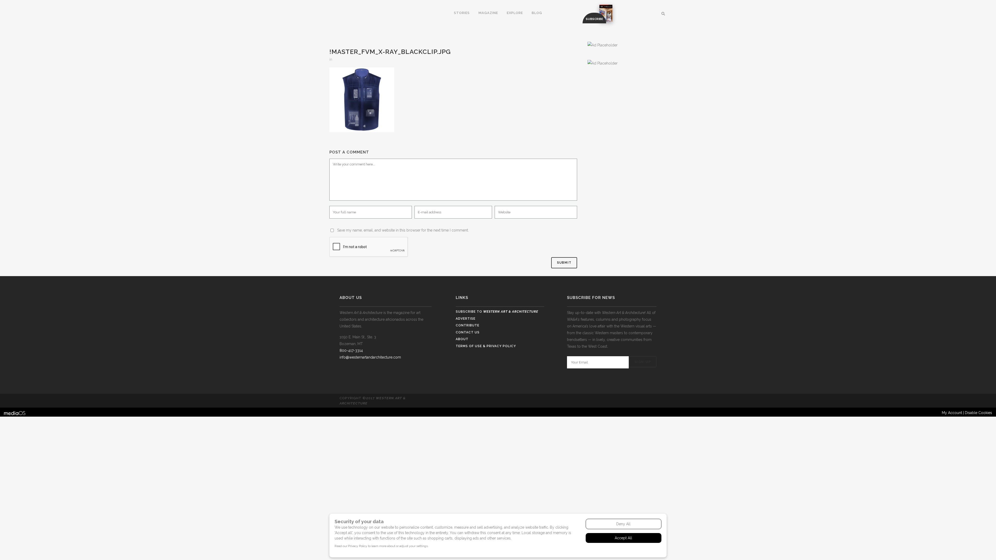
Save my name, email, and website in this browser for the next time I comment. (403, 230)
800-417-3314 (351, 350)
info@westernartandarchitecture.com (370, 357)
